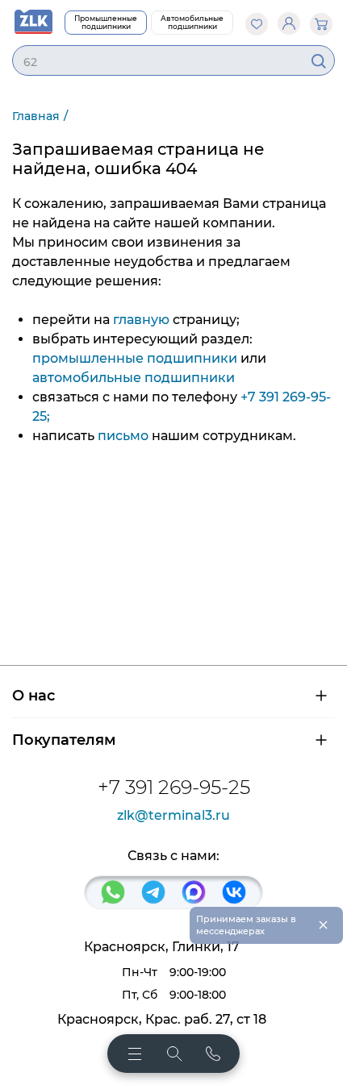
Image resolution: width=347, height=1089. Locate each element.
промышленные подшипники (134, 358)
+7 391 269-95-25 (174, 787)
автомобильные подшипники (133, 377)
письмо (123, 435)
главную (141, 319)
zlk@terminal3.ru (173, 815)
